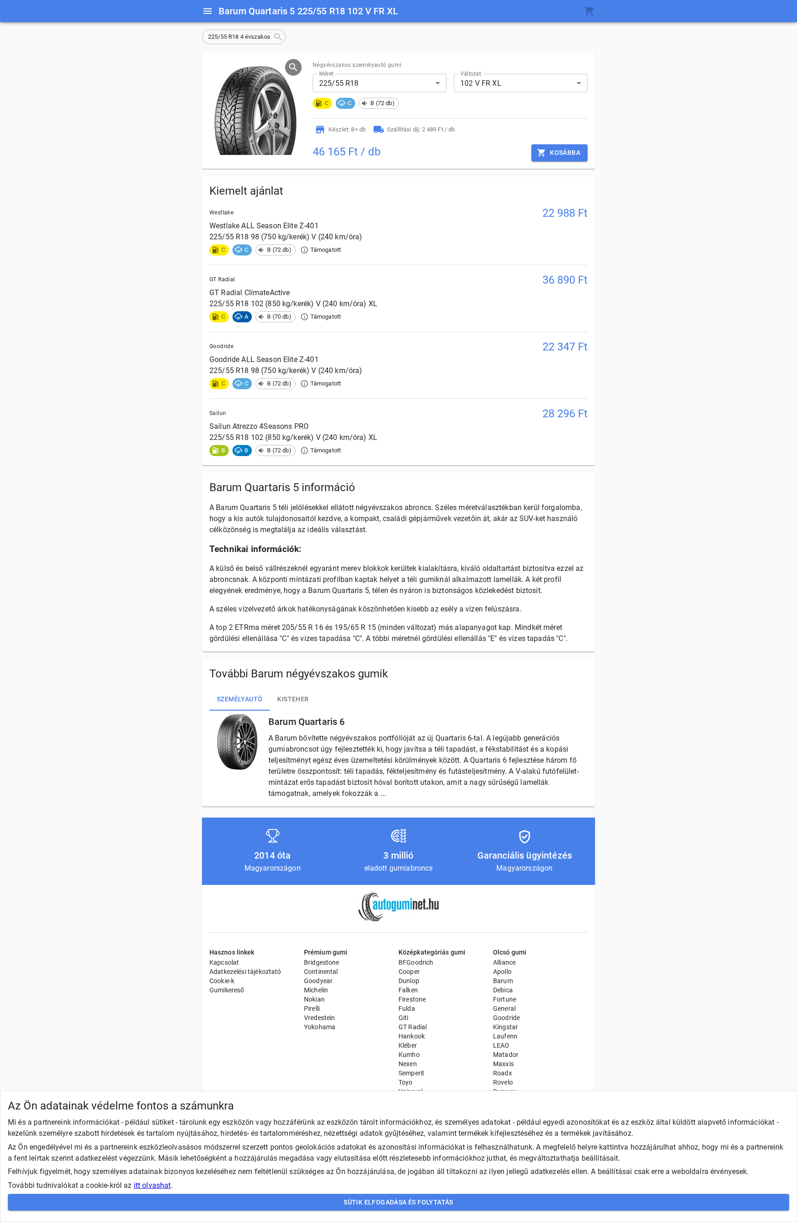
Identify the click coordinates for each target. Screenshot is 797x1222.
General (504, 1008)
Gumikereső (226, 990)
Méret (326, 74)
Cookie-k (221, 981)
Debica (503, 990)
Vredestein (319, 1017)
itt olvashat (152, 1185)
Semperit (411, 1073)
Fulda (406, 1008)
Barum (503, 981)
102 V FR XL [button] (480, 83)
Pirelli (312, 1008)
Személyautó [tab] (239, 699)
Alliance (504, 962)
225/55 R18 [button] (339, 83)
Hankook (411, 1036)
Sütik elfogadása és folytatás (398, 1202)
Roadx (502, 1073)
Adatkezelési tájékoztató (245, 971)
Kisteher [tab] (293, 699)
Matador (505, 1054)
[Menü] (207, 11)
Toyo (405, 1082)
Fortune (504, 999)
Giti (403, 1017)
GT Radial (412, 1027)
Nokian (314, 999)
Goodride (506, 1017)
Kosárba (565, 152)
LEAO (501, 1045)
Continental (321, 971)
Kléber (407, 1045)
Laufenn (505, 1036)
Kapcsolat (224, 962)
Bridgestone (321, 962)
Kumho (409, 1054)
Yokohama (319, 1027)
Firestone (412, 999)
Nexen (407, 1064)
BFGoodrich (416, 962)
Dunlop (408, 981)
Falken (408, 990)
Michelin (316, 990)
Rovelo (503, 1082)
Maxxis (503, 1064)
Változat (470, 74)
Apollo (502, 971)
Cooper (409, 971)
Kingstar (505, 1027)
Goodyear (318, 981)
